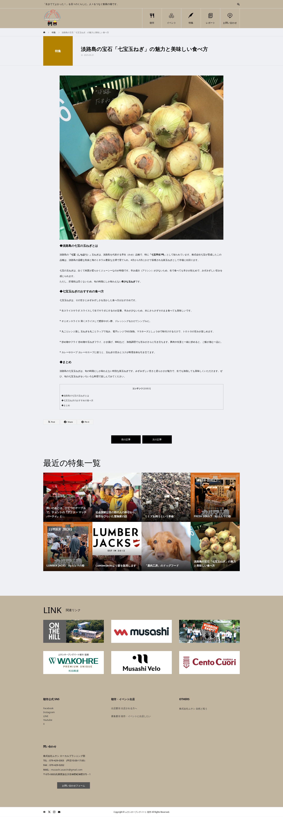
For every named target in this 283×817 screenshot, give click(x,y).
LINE (45, 716)
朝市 (152, 22)
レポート (210, 22)
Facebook (48, 708)
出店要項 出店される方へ (124, 708)
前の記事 (126, 439)
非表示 (147, 388)
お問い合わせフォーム (73, 785)
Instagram (49, 712)
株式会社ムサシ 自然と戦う (193, 708)
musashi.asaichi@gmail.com (66, 769)
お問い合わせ (230, 22)
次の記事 (157, 439)
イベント (171, 22)
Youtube (47, 719)
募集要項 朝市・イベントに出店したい (131, 716)
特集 (191, 22)
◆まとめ (65, 405)
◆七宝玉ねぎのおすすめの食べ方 (77, 400)
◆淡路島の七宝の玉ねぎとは (75, 395)
